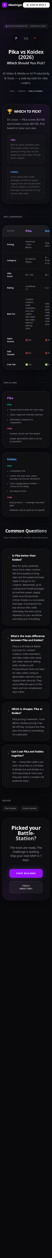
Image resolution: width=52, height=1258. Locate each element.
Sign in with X (38, 5)
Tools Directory (26, 887)
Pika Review (10, 808)
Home (12, 91)
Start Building (26, 873)
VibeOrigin (13, 5)
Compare (22, 91)
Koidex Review (30, 808)
